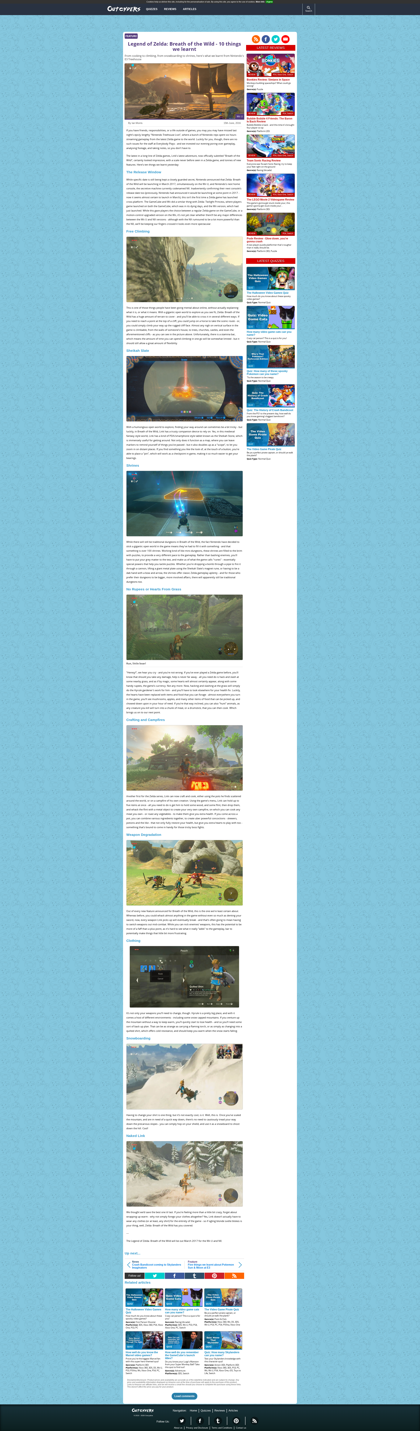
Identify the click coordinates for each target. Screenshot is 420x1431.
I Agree (269, 2)
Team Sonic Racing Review (264, 160)
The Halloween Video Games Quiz (268, 292)
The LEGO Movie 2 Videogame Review (270, 199)
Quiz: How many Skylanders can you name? (221, 1354)
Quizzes (152, 9)
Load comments (184, 1396)
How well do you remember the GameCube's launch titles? (182, 1355)
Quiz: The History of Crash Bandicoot (270, 410)
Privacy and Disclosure (197, 1428)
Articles (189, 9)
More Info (260, 2)
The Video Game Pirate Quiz (221, 1309)
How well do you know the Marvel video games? (142, 1354)
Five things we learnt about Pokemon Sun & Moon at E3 (211, 1264)
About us (178, 1428)
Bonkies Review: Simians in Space (268, 79)
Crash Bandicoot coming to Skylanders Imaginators (156, 1264)
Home (193, 1410)
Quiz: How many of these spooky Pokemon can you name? (267, 372)
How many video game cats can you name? (182, 1311)
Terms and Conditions (222, 1428)
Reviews (170, 9)
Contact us (241, 1428)
